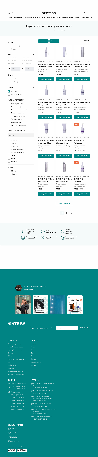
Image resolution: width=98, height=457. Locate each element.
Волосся (33, 344)
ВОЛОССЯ (11, 17)
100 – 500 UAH (12, 61)
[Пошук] (12, 13)
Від (9, 69)
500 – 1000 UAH (12, 64)
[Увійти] (84, 13)
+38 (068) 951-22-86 (17, 406)
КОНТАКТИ (88, 17)
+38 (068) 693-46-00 (17, 403)
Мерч (32, 356)
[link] (89, 13)
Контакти (11, 368)
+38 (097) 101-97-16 (39, 400)
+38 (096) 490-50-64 (17, 409)
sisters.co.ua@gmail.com (18, 383)
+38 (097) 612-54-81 (17, 395)
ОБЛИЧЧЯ (17, 17)
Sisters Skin (13, 433)
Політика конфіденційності (16, 374)
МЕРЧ (29, 17)
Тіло (32, 350)
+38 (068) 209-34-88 (40, 413)
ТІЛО (22, 17)
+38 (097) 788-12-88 (17, 397)
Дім (32, 353)
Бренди (33, 365)
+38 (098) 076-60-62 (40, 419)
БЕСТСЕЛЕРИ (42, 17)
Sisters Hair (13, 428)
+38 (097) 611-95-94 (39, 393)
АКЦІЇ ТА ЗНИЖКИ (52, 17)
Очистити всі (54, 41)
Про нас (10, 353)
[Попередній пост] (18, 304)
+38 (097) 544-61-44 (40, 406)
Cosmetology (14, 441)
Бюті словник (12, 365)
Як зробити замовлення (15, 347)
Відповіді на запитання (15, 350)
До (23, 69)
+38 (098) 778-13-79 (40, 387)
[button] (43, 41)
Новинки (33, 359)
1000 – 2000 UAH (26, 58)
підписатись (84, 328)
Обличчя (33, 347)
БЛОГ (82, 17)
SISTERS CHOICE (63, 17)
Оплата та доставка (14, 344)
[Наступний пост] (79, 304)
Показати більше (64, 203)
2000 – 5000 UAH (27, 61)
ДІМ (25, 17)
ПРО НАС (78, 17)
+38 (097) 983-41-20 (17, 400)
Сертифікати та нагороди (16, 359)
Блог (9, 362)
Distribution (13, 437)
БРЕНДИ (72, 17)
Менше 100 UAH (12, 58)
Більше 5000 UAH (27, 64)
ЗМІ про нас (11, 356)
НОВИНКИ (34, 17)
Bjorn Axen (41, 61)
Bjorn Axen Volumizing (50, 61)
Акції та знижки (36, 362)
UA (9, 13)
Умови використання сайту (16, 371)
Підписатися (28, 290)
